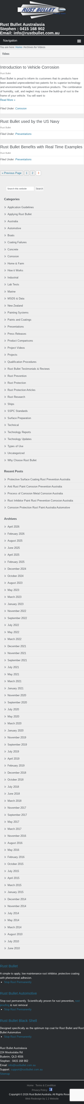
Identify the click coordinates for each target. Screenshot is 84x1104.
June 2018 (14, 793)
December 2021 (17, 646)
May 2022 (13, 632)
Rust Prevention (17, 375)
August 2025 (15, 540)
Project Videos (16, 347)
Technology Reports (19, 432)
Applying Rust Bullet (20, 214)
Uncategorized (16, 453)
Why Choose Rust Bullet (22, 460)
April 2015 (13, 878)
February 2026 (16, 533)
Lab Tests (13, 284)
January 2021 (15, 688)
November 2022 (17, 610)
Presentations (23, 133)
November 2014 (17, 906)
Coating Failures (17, 242)
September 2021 (17, 660)
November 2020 (17, 695)
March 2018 (14, 800)
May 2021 (13, 674)
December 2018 (17, 772)
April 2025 (13, 554)
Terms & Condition (45, 1085)
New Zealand (15, 305)
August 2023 (15, 582)
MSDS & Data (16, 298)
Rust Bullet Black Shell (18, 1021)
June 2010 (14, 948)
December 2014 (17, 899)
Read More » (7, 99)
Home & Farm (16, 263)
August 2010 (15, 934)
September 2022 (17, 618)
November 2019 (17, 737)
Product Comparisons (20, 340)
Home (30, 1085)
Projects (12, 354)
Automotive (14, 228)
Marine (11, 291)
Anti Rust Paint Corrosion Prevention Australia (35, 486)
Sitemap (5, 1073)
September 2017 (17, 814)
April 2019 (13, 758)
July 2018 (13, 786)
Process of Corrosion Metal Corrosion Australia (35, 493)
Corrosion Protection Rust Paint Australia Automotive (39, 507)
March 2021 (14, 681)
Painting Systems (18, 312)
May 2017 (13, 821)
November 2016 (17, 835)
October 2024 (15, 575)
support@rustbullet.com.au (27, 1069)
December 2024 (17, 568)
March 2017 (14, 828)
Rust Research (16, 396)
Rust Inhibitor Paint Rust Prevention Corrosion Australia (40, 500)
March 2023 (14, 596)
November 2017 (17, 807)
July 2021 (13, 667)
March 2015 (14, 885)
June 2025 (14, 547)
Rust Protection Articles (21, 389)
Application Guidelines (21, 207)
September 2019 (17, 744)
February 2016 (16, 857)
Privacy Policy (40, 1090)
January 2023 (15, 604)
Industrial (13, 277)
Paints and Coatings (19, 319)
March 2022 (14, 639)
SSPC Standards (18, 410)
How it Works (15, 270)
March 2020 (14, 723)
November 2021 (17, 653)
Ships (11, 404)
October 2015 (15, 863)
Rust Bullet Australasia (42, 11)
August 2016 (15, 842)
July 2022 (13, 625)
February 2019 (16, 765)
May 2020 (13, 716)
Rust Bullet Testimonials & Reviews (29, 368)
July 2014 (13, 913)
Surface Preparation (19, 418)
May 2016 (13, 849)
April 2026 (13, 526)
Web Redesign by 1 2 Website (42, 1098)
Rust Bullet (9, 966)
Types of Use (15, 446)
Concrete (13, 249)
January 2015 (15, 892)
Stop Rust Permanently (18, 982)
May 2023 (13, 590)
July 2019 (13, 751)
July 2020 (13, 709)
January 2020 (15, 730)
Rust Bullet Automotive (18, 993)
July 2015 (13, 871)
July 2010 (13, 941)
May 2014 (13, 920)
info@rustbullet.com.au (22, 1065)
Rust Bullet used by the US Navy (29, 121)
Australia (13, 221)
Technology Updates (20, 439)
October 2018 (15, 779)
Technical (13, 425)
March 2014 (14, 927)
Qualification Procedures (22, 361)
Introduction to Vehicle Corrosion (29, 67)
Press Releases (17, 333)
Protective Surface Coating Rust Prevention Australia (39, 479)
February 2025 (16, 561)
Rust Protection (17, 382)
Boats (11, 235)
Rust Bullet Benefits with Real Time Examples (41, 147)
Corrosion (21, 108)
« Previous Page (11, 173)
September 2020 (17, 702)
